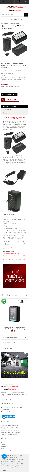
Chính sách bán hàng (9, 337)
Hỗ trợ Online (7, 348)
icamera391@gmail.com (9, 412)
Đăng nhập (4, 444)
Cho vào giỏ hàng (10, 94)
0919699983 (12, 99)
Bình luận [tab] (6, 113)
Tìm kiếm (3, 442)
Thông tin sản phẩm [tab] (9, 106)
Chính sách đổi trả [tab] (8, 109)
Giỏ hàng (3, 449)
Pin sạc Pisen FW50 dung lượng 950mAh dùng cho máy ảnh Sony (14, 328)
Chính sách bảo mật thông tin (9, 434)
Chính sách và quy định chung (9, 425)
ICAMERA (3, 470)
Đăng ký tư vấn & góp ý (9, 343)
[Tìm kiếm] (26, 15)
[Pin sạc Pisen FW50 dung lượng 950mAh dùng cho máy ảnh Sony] (14, 311)
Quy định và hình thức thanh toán (10, 428)
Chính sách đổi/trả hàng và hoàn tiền (11, 432)
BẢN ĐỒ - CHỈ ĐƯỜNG (7, 451)
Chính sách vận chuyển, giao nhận (10, 430)
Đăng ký (3, 446)
